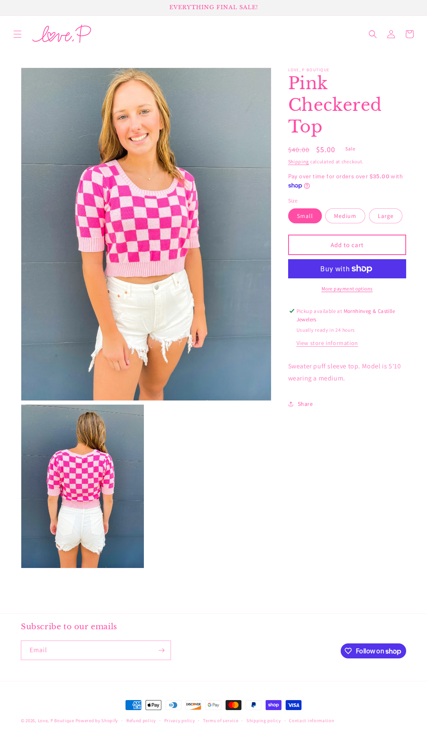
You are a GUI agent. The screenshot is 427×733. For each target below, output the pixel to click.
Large (386, 216)
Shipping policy (263, 720)
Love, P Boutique (56, 720)
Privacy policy (179, 720)
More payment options (347, 288)
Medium (345, 216)
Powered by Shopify (96, 720)
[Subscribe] (161, 650)
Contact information (311, 720)
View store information (327, 343)
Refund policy (141, 720)
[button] (17, 34)
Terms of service (220, 720)
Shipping (298, 161)
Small (305, 216)
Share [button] (305, 404)
